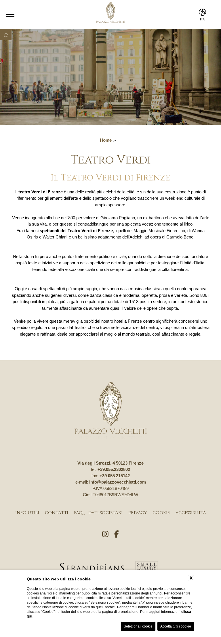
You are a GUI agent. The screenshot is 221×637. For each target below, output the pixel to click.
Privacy (137, 513)
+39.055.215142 (115, 475)
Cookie (161, 513)
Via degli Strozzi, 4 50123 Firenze (110, 463)
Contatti (56, 513)
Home (106, 140)
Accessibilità (191, 513)
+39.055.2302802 (114, 469)
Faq (78, 513)
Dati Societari (105, 513)
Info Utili (27, 513)
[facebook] (116, 534)
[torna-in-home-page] (110, 412)
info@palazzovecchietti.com (117, 482)
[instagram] (105, 534)
